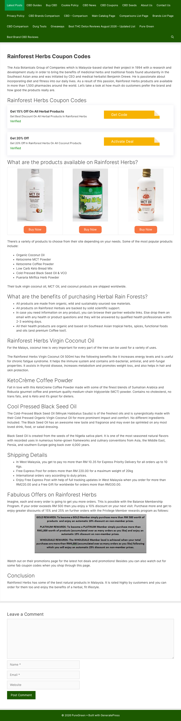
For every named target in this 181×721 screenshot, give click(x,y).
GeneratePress (110, 715)
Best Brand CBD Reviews (22, 37)
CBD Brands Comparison (44, 15)
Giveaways (57, 26)
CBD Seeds (129, 5)
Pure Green (146, 26)
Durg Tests (39, 26)
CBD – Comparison (76, 15)
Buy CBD (51, 5)
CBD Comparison (17, 26)
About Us (146, 5)
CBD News (89, 5)
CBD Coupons (109, 5)
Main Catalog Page (103, 15)
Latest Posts (14, 5)
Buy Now (35, 229)
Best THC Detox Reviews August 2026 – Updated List (102, 26)
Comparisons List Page (133, 15)
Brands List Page (163, 15)
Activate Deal (122, 141)
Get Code (119, 115)
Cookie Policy (69, 5)
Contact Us (163, 5)
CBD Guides (34, 5)
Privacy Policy (15, 15)
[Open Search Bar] (172, 37)
